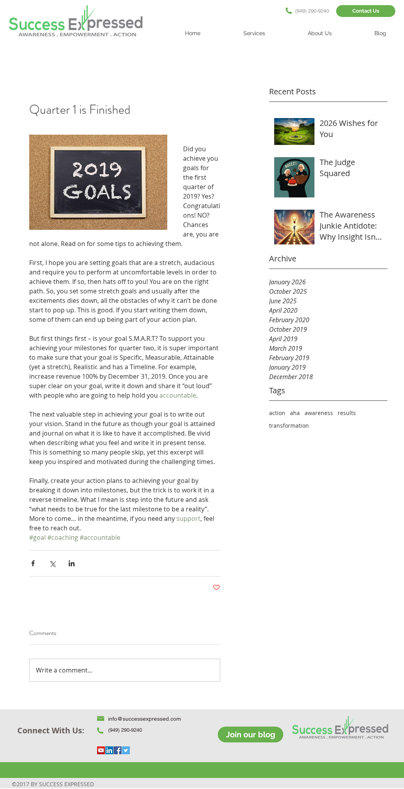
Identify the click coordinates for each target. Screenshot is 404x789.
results (347, 413)
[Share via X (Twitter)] (52, 563)
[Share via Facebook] (33, 563)
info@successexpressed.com (144, 719)
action (277, 413)
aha (295, 413)
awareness (319, 413)
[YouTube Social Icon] (101, 750)
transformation (289, 425)
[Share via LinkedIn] (71, 563)
